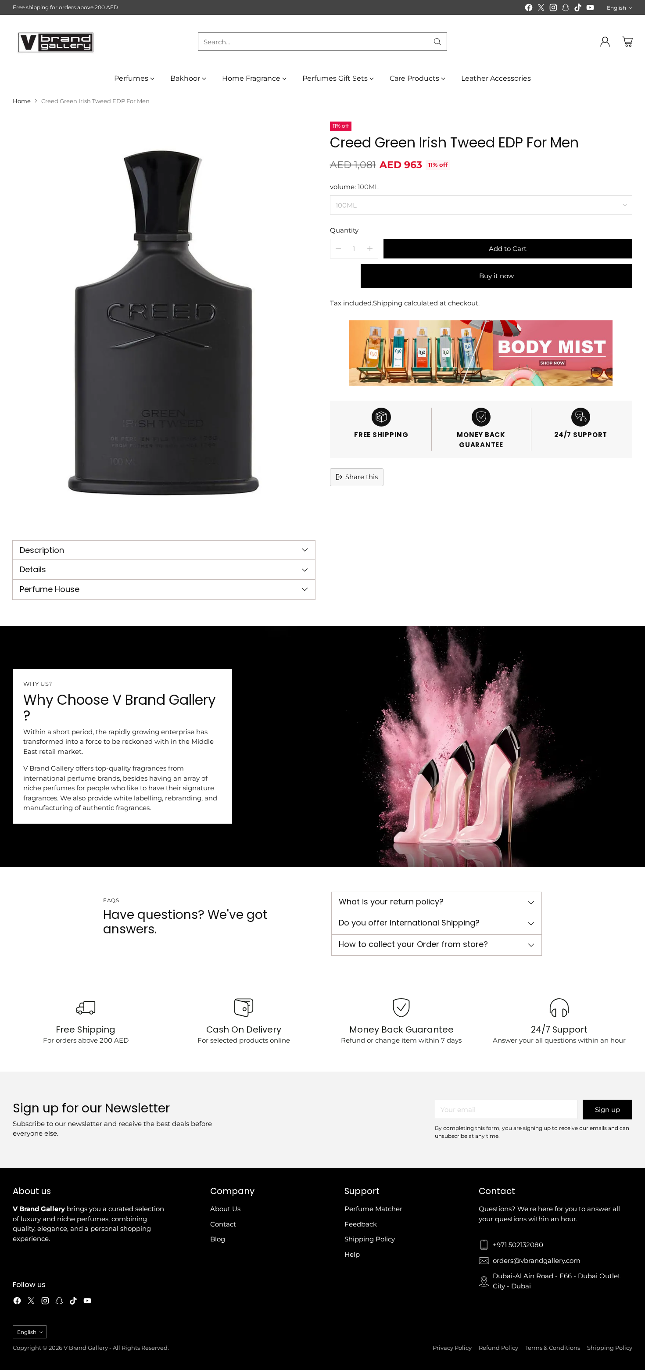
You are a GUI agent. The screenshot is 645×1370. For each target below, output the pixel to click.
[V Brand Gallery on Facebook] (528, 9)
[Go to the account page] (605, 41)
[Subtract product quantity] (338, 248)
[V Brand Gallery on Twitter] (541, 9)
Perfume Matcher (373, 1209)
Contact (223, 1224)
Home (22, 100)
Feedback (360, 1224)
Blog (217, 1239)
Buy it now (496, 276)
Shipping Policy (369, 1239)
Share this (361, 477)
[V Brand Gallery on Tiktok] (577, 9)
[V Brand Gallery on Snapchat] (565, 9)
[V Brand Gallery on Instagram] (553, 9)
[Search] (437, 41)
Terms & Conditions (552, 1347)
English (616, 7)
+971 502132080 (518, 1245)
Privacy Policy (452, 1347)
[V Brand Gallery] (56, 42)
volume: (354, 187)
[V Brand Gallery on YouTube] (590, 9)
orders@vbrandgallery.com (536, 1260)
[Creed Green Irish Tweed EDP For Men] (164, 323)
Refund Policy (498, 1347)
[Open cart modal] (627, 41)
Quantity (344, 230)
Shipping (387, 303)
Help (352, 1254)
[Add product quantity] (370, 248)
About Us (225, 1209)
